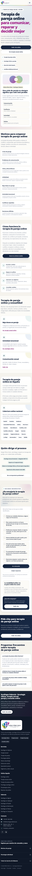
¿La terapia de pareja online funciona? (12, 656)
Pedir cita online (16, 47)
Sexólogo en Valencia (6, 750)
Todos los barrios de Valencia (9, 861)
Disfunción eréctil (5, 763)
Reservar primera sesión (16, 256)
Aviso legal (3, 868)
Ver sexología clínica (8, 348)
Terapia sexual (4, 753)
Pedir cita (5, 367)
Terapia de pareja (5, 755)
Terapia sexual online (6, 779)
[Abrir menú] (29, 2)
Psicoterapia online (6, 787)
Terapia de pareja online (7, 782)
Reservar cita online (6, 790)
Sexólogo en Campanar (7, 811)
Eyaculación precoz (6, 766)
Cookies (14, 868)
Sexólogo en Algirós (6, 798)
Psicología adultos (5, 758)
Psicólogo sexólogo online (7, 785)
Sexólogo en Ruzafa (6, 803)
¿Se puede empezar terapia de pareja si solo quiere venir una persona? (14, 684)
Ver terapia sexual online (16, 52)
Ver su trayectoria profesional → (16, 475)
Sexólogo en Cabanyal (6, 801)
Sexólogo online (5, 777)
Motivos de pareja (6, 848)
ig (6, 832)
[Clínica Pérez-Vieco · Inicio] (5, 3)
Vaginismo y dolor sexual (7, 769)
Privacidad (9, 868)
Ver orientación (16, 566)
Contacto (19, 868)
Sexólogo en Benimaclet (7, 806)
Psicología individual (7, 854)
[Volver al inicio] (16, 725)
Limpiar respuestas (16, 570)
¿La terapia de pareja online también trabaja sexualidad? (14, 678)
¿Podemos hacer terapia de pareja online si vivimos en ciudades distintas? (14, 672)
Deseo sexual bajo (5, 761)
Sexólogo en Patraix (6, 809)
